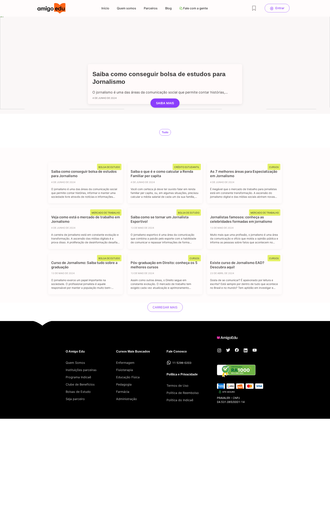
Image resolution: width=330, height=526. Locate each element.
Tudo (165, 132)
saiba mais (165, 103)
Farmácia (122, 392)
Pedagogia (124, 384)
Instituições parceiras (81, 370)
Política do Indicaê (180, 400)
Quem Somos (75, 363)
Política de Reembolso (183, 393)
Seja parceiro (75, 399)
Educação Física (128, 377)
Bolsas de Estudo (78, 392)
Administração (126, 399)
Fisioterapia (124, 370)
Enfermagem (125, 363)
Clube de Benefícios (80, 384)
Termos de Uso (177, 385)
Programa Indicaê (78, 377)
